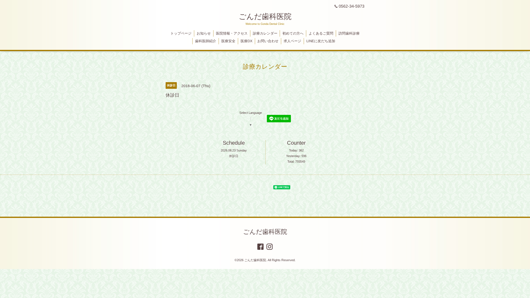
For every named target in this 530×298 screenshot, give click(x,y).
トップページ (181, 33)
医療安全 (228, 41)
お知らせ (204, 33)
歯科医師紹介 (205, 41)
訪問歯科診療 (349, 33)
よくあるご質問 (321, 33)
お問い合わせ (267, 41)
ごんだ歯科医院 (265, 16)
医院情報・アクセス (232, 33)
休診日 (233, 156)
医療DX (246, 41)
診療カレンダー (265, 33)
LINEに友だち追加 (320, 41)
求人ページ (292, 41)
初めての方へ (293, 33)
